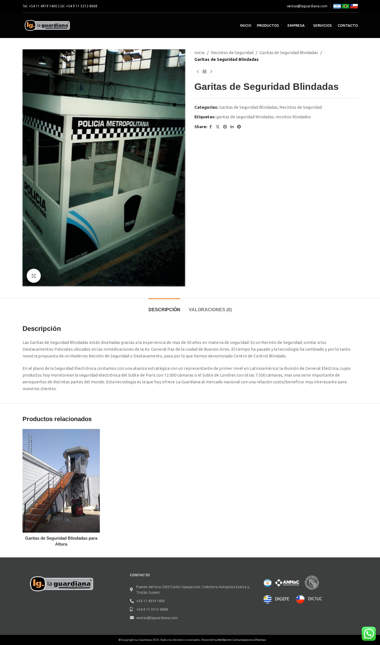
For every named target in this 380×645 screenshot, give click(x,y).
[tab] (164, 306)
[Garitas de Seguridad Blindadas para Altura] (61, 480)
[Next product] (211, 71)
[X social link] (217, 127)
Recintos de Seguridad (232, 52)
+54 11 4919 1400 (43, 6)
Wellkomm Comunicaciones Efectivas (242, 639)
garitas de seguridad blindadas (245, 116)
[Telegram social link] (239, 127)
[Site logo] (48, 25)
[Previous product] (197, 71)
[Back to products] (204, 71)
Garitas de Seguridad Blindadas (289, 52)
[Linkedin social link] (232, 127)
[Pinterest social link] (225, 127)
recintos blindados (293, 116)
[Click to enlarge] (34, 276)
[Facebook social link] (210, 127)
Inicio (199, 52)
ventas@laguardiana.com (307, 6)
